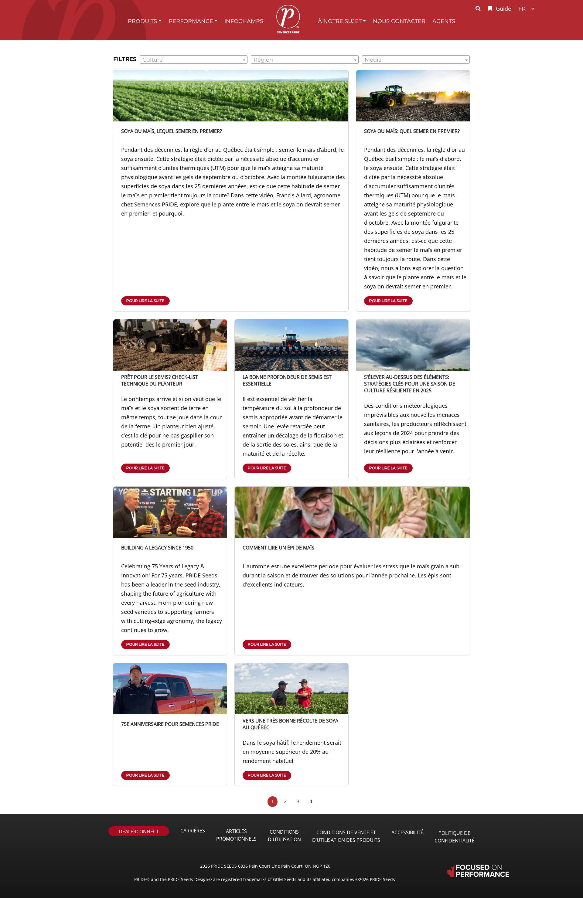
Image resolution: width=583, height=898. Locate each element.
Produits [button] (142, 21)
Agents (443, 21)
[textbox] (193, 60)
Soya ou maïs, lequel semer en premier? (171, 131)
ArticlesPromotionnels (236, 835)
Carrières (192, 830)
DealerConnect (139, 831)
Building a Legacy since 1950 (157, 547)
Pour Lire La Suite (145, 300)
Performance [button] (191, 21)
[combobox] (193, 59)
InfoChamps (243, 21)
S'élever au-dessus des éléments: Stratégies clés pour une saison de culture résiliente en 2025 (409, 384)
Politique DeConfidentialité (455, 837)
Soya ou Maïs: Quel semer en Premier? (412, 131)
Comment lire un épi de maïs (278, 547)
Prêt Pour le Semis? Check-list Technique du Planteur (159, 380)
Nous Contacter (399, 21)
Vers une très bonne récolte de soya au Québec (290, 724)
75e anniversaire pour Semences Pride (170, 724)
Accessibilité (407, 832)
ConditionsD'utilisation (284, 835)
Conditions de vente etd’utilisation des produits (346, 836)
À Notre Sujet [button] (340, 21)
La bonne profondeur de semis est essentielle (287, 380)
